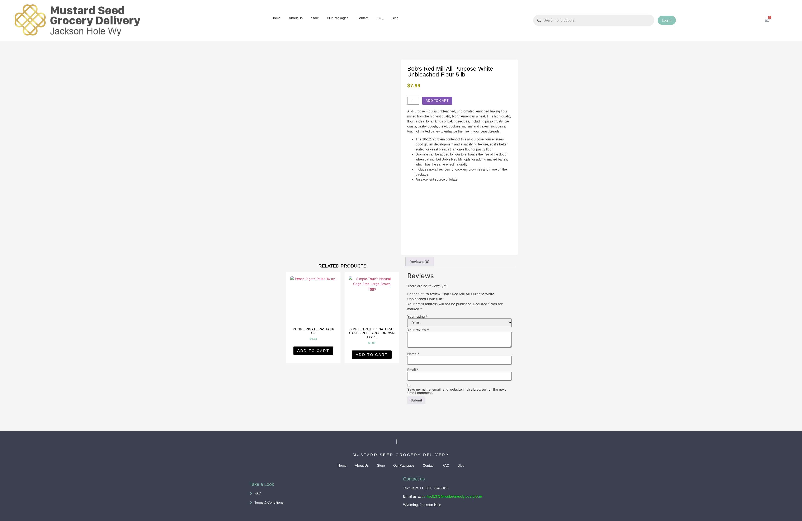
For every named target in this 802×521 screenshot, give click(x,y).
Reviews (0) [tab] (420, 262)
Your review (418, 329)
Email (413, 369)
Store (315, 18)
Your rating (417, 316)
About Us (296, 18)
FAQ (380, 18)
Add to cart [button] (313, 351)
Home (276, 18)
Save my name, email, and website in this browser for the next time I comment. (456, 391)
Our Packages (337, 18)
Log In (667, 20)
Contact (362, 18)
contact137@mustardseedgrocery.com (452, 496)
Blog (395, 18)
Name (413, 353)
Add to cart (437, 100)
